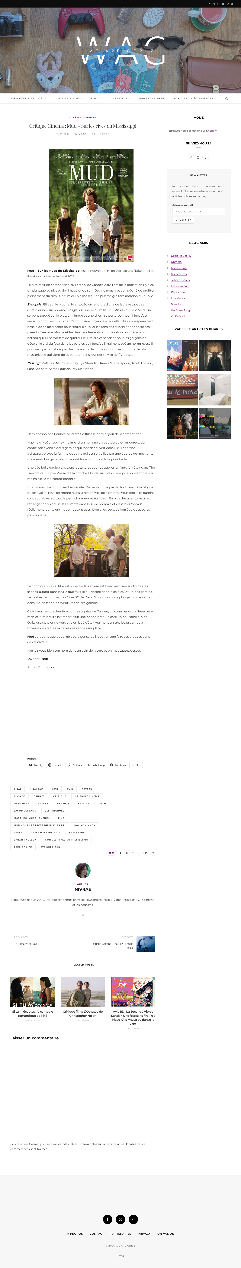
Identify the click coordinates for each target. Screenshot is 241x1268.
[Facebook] (15, 158)
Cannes (39, 796)
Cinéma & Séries (82, 117)
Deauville (21, 803)
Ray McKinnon (85, 825)
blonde (19, 796)
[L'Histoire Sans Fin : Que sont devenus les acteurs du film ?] (182, 424)
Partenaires (121, 1233)
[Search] (226, 98)
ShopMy (211, 130)
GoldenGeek (179, 274)
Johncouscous (180, 280)
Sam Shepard (78, 832)
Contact (97, 1233)
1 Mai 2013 (37, 789)
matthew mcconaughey (32, 818)
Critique (59, 796)
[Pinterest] (15, 177)
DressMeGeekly (181, 255)
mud (61, 818)
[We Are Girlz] (120, 50)
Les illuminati (180, 286)
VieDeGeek (178, 316)
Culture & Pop (67, 98)
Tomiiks (176, 304)
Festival (84, 803)
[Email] (15, 187)
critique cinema (87, 796)
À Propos (75, 1233)
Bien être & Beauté (27, 98)
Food (95, 98)
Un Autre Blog (180, 310)
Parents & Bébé (152, 98)
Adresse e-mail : (183, 205)
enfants (63, 803)
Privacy (144, 1233)
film (103, 803)
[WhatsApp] (15, 206)
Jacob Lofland (25, 810)
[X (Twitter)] (120, 1219)
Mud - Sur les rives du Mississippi (40, 825)
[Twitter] (15, 167)
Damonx (176, 261)
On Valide (165, 1233)
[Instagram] (133, 1219)
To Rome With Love (25, 944)
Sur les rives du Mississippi (66, 839)
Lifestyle (119, 98)
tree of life (23, 847)
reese (18, 832)
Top (121, 1256)
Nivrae (80, 134)
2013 (55, 789)
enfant (43, 803)
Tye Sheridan (50, 847)
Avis (70, 789)
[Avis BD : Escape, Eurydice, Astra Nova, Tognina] (182, 356)
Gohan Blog (179, 268)
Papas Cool (178, 292)
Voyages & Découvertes (193, 98)
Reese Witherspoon (45, 832)
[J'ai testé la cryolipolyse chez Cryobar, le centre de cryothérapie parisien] (215, 390)
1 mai (17, 789)
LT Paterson (178, 298)
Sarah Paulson (25, 839)
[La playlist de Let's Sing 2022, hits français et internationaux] (215, 424)
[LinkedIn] (15, 196)
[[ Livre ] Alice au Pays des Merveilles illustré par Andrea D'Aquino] (182, 390)
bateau (87, 789)
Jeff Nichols (54, 810)
